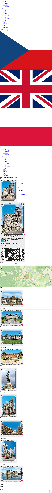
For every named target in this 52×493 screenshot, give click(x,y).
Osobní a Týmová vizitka (7, 2)
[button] (1, 266)
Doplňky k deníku (7, 15)
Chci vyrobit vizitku (7, 6)
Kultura (5, 10)
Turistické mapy (6, 16)
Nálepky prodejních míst (7, 18)
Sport (5, 11)
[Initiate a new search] (50, 266)
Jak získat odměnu (7, 3)
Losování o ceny (6, 4)
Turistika (5, 9)
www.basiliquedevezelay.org (21, 194)
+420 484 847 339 (2, 488)
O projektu (3, 167)
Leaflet (47, 286)
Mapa (2, 155)
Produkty (3, 8)
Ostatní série (6, 13)
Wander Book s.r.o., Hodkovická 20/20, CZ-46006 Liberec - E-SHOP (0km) (10, 263)
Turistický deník (6, 14)
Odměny (5, 17)
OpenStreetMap (50, 286)
